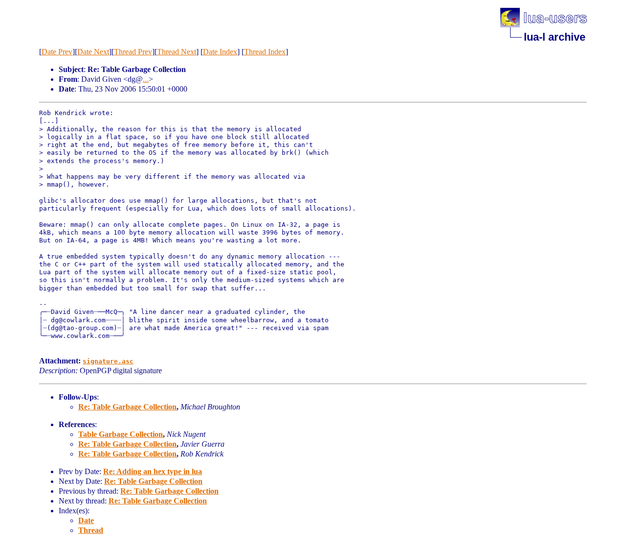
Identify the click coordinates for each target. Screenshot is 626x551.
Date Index (220, 52)
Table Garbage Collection (120, 434)
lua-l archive (554, 37)
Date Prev (57, 52)
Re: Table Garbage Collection (127, 407)
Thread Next (176, 52)
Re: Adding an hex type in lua (152, 471)
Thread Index (265, 52)
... (146, 79)
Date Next (93, 52)
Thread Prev (133, 52)
